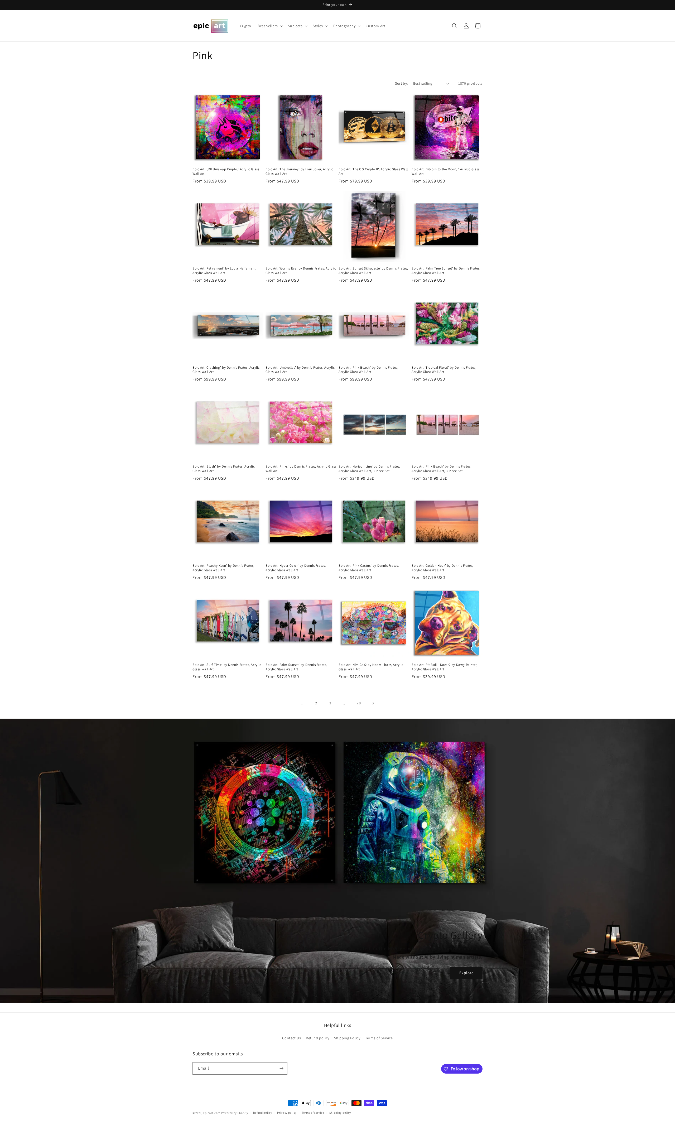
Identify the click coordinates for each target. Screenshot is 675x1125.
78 (359, 703)
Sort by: (401, 83)
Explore (466, 972)
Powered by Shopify (234, 1113)
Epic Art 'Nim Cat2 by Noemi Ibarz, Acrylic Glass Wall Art (371, 667)
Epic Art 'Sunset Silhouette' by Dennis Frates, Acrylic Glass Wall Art (373, 270)
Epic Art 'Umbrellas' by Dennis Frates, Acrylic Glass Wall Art (300, 370)
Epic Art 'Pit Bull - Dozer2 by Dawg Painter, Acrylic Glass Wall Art (444, 667)
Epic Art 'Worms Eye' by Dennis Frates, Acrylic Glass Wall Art (301, 270)
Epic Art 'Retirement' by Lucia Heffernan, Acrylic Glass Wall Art (224, 270)
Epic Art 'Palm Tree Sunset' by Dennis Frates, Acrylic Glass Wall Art (446, 270)
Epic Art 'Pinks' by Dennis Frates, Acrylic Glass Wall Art (301, 468)
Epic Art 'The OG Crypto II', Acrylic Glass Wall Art (373, 171)
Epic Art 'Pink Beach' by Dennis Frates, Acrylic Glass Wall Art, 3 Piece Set (441, 468)
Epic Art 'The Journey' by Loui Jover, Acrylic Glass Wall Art (299, 171)
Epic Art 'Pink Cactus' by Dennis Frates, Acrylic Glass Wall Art (369, 568)
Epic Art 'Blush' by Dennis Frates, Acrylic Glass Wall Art (223, 468)
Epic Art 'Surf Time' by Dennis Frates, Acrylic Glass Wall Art (226, 667)
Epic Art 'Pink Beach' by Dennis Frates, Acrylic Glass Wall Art (368, 370)
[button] (269, 25)
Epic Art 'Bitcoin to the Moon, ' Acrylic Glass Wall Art (446, 171)
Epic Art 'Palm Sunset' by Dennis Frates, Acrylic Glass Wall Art (296, 667)
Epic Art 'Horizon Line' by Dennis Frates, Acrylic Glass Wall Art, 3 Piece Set (369, 468)
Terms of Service (379, 1038)
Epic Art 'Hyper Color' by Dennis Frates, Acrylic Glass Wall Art (296, 568)
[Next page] (373, 703)
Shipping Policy (347, 1038)
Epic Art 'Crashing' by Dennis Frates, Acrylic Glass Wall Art (226, 370)
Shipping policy (340, 1112)
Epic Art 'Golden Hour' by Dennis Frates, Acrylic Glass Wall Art (442, 568)
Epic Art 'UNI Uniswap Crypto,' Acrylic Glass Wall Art (225, 171)
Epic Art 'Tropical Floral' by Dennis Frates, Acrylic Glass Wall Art (444, 370)
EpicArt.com (211, 1113)
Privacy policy (287, 1112)
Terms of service (313, 1112)
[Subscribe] (281, 1068)
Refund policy (317, 1038)
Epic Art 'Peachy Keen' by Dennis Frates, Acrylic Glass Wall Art (223, 568)
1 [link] (302, 703)
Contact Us (291, 1038)
